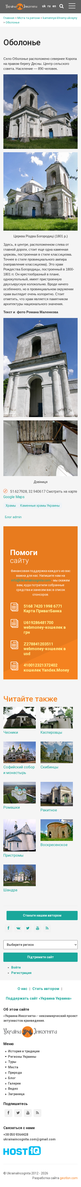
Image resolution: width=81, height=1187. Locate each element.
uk (44, 6)
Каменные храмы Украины (40, 505)
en (54, 6)
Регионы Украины (22, 1056)
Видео (13, 1088)
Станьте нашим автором (42, 915)
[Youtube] (28, 1113)
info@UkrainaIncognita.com (31, 580)
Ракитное (48, 810)
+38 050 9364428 (15, 1134)
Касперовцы (51, 732)
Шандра (10, 890)
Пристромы (13, 855)
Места (13, 1067)
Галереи (14, 1083)
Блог (12, 1078)
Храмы (11, 505)
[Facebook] (8, 1113)
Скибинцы (49, 767)
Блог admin (13, 517)
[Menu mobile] (72, 6)
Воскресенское (54, 844)
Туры (12, 1062)
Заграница (16, 1094)
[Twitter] (18, 1113)
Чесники (10, 732)
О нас (22, 989)
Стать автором (45, 989)
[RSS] (37, 1113)
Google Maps (14, 497)
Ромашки (11, 807)
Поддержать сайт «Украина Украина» (39, 998)
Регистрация (21, 973)
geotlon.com (69, 1178)
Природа (15, 1072)
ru (49, 6)
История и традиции (24, 1051)
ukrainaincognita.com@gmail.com (29, 1139)
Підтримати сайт (40, 957)
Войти (16, 967)
